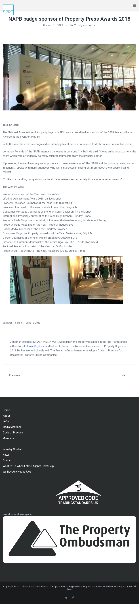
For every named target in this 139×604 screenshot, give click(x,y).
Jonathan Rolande (12, 322)
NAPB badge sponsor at (83, 25)
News (6, 454)
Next (125, 375)
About (6, 415)
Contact (7, 460)
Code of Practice (13, 432)
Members (8, 438)
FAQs (6, 421)
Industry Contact (13, 449)
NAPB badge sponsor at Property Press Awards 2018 (69, 19)
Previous (14, 375)
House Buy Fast (35, 346)
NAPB (60, 25)
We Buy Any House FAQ (17, 471)
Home (46, 25)
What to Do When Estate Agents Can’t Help (28, 466)
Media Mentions (12, 427)
